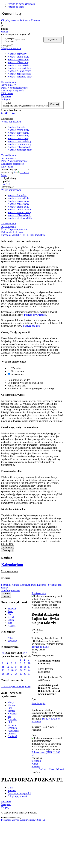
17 (29, 666)
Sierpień (12, 725)
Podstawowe (17, 374)
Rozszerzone (17, 371)
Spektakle (12, 640)
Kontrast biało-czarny (18, 59)
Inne (10, 622)
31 (29, 673)
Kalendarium (12, 564)
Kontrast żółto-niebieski (19, 73)
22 (21, 670)
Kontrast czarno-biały (18, 56)
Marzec (11, 710)
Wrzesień (12, 727)
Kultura (15, 584)
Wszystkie (16, 368)
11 (3, 666)
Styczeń (11, 705)
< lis (3, 653)
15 (21, 666)
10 (29, 663)
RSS (42, 235)
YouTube (16, 235)
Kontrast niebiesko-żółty (20, 76)
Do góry (36, 772)
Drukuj (42, 769)
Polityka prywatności (18, 796)
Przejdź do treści (16, 6)
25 (3, 673)
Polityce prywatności (35, 314)
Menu (4, 175)
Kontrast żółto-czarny (18, 62)
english (4, 31)
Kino (10, 637)
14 (16, 666)
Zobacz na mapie (40, 646)
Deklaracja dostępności (19, 793)
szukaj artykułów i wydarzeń (16, 105)
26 (7, 673)
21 (16, 670)
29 (21, 673)
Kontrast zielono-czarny (19, 71)
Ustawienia (7, 547)
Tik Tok (25, 235)
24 (29, 670)
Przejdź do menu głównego (21, 4)
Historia (11, 625)
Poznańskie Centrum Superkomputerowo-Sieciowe (23, 820)
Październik (13, 730)
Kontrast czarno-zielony (19, 68)
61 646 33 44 (8, 113)
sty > (25, 653)
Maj (10, 716)
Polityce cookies (31, 326)
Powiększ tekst (39, 593)
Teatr (10, 611)
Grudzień (12, 736)
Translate (24, 172)
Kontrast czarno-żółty (18, 65)
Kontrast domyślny (17, 53)
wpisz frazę (12, 39)
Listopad (12, 733)
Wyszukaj (52, 40)
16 (25, 666)
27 (12, 673)
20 (12, 670)
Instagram (6, 99)
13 (12, 666)
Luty (10, 708)
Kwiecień (12, 713)
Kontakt (12, 790)
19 (7, 670)
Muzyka (12, 608)
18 (3, 670)
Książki (11, 617)
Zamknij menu (8, 82)
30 (25, 673)
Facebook (6, 96)
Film (10, 614)
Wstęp (11, 702)
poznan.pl (6, 584)
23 (25, 670)
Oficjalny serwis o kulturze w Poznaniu (21, 20)
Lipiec (11, 722)
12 (7, 666)
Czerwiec (12, 719)
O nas (10, 787)
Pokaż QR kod (56, 769)
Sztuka (11, 620)
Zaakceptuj (8, 550)
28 (16, 673)
